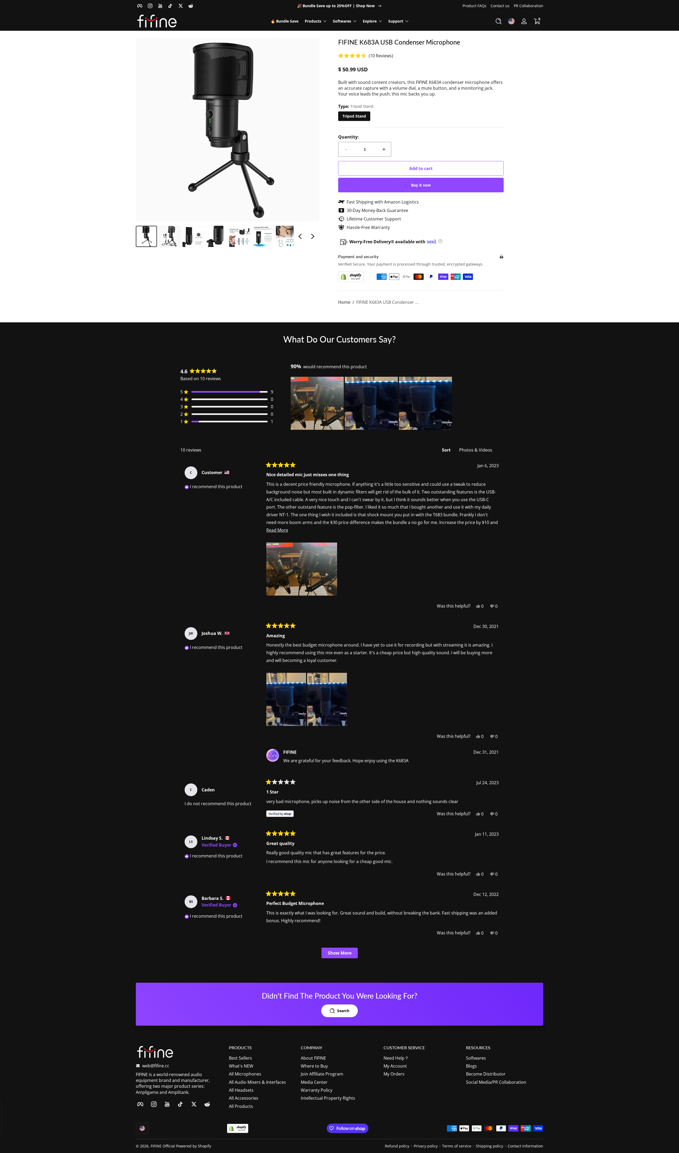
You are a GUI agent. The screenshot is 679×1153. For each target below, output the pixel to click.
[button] (498, 21)
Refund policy (397, 1145)
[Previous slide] (300, 236)
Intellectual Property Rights (328, 1098)
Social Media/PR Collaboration (496, 1082)
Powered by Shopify (193, 1145)
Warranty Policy (316, 1090)
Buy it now (421, 185)
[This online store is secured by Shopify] (351, 276)
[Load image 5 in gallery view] (239, 236)
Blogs (471, 1066)
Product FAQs (474, 5)
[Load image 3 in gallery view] (193, 236)
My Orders (394, 1074)
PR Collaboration (528, 5)
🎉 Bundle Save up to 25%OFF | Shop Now (336, 5)
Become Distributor (486, 1074)
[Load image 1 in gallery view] (146, 236)
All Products (241, 1106)
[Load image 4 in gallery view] (216, 236)
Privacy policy (426, 1145)
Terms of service (456, 1145)
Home (344, 302)
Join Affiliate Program (322, 1074)
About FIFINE (313, 1058)
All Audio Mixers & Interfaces (257, 1082)
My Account (395, 1066)
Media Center (314, 1082)
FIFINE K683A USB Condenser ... (387, 302)
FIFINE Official (163, 1145)
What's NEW (241, 1066)
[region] (340, 6)
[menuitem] (262, 1058)
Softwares (476, 1058)
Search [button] (343, 1010)
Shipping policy (489, 1145)
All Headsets (241, 1090)
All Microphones (245, 1074)
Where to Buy (314, 1066)
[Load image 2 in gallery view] (169, 236)
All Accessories (243, 1098)
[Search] (498, 21)
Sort (447, 450)
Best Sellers (240, 1058)
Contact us (500, 5)
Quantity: (348, 137)
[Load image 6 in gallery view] (263, 236)
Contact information (525, 1145)
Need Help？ (396, 1058)
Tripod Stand (354, 116)
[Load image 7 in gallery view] (286, 236)
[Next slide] (312, 236)
